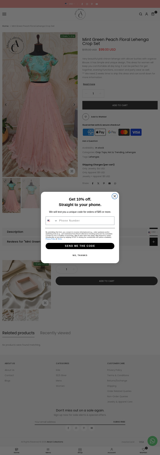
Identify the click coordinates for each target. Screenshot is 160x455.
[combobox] (52, 221)
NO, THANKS (80, 255)
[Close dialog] (115, 196)
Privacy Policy (50, 239)
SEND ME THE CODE (80, 246)
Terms (60, 239)
